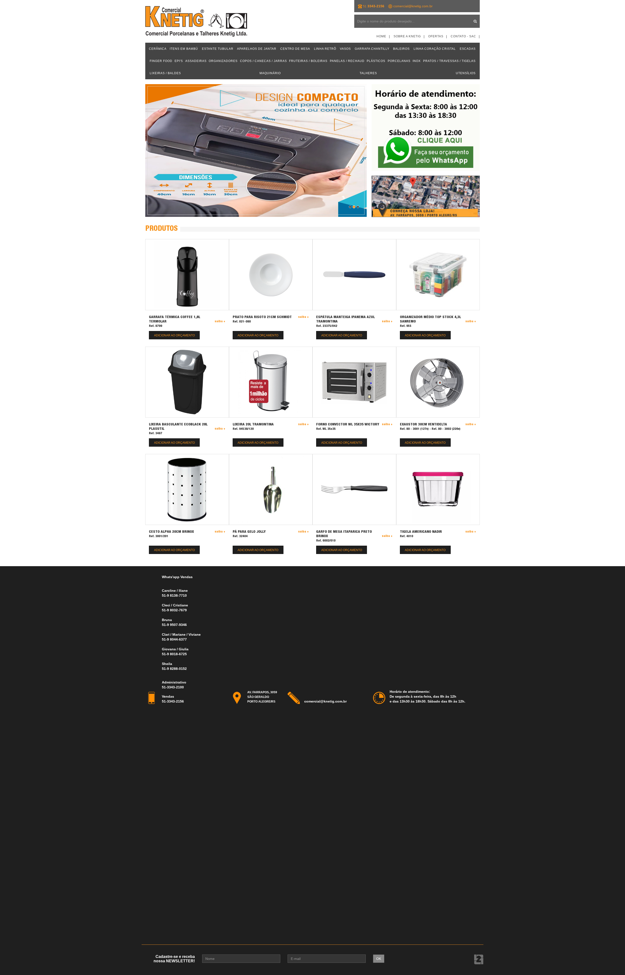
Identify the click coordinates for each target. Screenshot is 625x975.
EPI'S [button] (179, 61)
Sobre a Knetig (407, 36)
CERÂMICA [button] (158, 48)
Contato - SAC (463, 36)
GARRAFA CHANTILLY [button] (372, 48)
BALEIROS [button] (401, 48)
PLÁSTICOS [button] (376, 61)
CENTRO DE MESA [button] (295, 48)
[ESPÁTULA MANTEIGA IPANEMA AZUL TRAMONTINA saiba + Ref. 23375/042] (354, 274)
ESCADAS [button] (468, 48)
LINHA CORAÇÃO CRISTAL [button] (435, 48)
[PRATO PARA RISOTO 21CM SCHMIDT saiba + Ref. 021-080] (271, 274)
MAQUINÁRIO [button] (270, 73)
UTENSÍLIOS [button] (466, 73)
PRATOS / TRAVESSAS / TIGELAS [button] (449, 61)
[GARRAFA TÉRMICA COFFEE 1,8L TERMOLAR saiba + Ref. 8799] (187, 274)
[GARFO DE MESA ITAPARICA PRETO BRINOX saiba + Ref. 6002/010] (354, 489)
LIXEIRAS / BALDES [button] (165, 73)
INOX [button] (417, 61)
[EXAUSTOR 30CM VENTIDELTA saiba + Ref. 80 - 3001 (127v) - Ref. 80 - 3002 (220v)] (438, 382)
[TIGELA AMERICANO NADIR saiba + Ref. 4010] (438, 489)
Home (381, 36)
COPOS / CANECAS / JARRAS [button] (263, 61)
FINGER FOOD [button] (161, 61)
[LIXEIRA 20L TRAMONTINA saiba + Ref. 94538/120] (271, 382)
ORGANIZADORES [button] (223, 61)
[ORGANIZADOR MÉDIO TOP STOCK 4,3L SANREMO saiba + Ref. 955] (438, 274)
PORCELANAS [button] (399, 61)
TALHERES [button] (368, 73)
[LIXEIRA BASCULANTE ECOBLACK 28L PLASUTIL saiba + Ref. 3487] (187, 382)
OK (378, 959)
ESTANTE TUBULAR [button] (217, 48)
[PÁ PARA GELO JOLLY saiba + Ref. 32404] (271, 489)
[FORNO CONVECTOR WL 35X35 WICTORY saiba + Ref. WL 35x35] (354, 382)
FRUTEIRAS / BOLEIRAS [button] (308, 61)
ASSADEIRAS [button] (196, 61)
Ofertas (435, 36)
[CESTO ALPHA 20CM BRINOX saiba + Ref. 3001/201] (187, 489)
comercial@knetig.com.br (413, 6)
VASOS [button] (345, 48)
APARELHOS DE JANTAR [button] (256, 48)
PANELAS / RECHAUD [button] (347, 61)
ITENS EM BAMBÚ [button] (184, 48)
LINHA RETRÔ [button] (325, 48)
